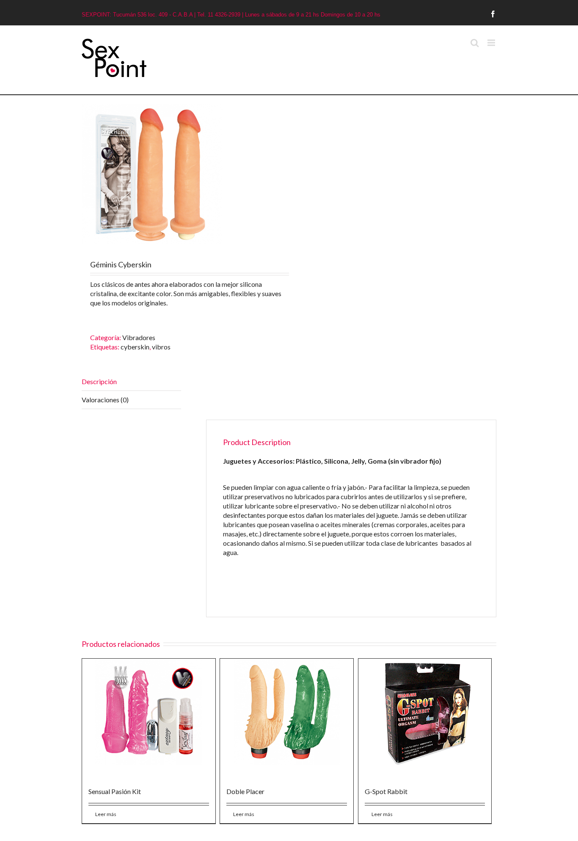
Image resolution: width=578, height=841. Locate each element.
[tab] (131, 382)
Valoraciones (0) (105, 400)
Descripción (99, 381)
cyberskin (135, 347)
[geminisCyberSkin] (185, 174)
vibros (161, 347)
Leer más (105, 814)
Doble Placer (245, 791)
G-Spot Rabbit (386, 791)
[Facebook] (493, 14)
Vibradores (138, 337)
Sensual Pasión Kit (114, 791)
